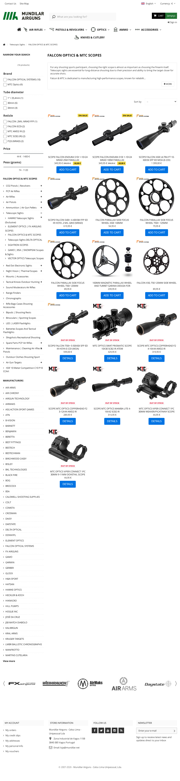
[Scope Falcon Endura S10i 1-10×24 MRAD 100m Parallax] (112, 134)
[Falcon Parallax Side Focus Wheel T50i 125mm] (67, 260)
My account (12, 722)
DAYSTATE (10, 524)
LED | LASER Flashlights (17, 323)
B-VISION (10, 420)
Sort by (138, 101)
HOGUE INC (11, 611)
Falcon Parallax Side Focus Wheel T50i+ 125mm (156, 221)
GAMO (8, 556)
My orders (10, 730)
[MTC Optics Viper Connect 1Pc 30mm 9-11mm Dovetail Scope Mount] (67, 448)
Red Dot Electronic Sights (18, 265)
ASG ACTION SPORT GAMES (19, 409)
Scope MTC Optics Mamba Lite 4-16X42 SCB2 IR (112, 410)
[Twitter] (101, 730)
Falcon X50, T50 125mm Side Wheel (156, 282)
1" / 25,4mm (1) (15, 98)
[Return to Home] (4, 44)
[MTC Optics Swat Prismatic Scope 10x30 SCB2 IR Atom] (112, 322)
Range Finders (13, 292)
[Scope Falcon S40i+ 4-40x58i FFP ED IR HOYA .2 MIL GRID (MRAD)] (67, 197)
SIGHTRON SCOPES (17, 244)
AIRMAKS (10, 404)
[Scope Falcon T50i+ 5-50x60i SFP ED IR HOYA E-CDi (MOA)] (67, 322)
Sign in (173, 22)
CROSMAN (11, 513)
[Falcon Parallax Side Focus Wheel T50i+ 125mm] (156, 197)
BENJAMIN (10, 431)
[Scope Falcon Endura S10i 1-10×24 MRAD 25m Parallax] (67, 134)
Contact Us (10, 3)
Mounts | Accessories (16, 276)
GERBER (9, 567)
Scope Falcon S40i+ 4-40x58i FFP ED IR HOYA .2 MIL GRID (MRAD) (68, 221)
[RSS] (121, 730)
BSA (7, 491)
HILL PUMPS (12, 606)
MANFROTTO (12, 649)
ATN (7, 414)
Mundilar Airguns (82, 767)
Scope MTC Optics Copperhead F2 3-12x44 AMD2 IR (68, 410)
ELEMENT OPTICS (14, 540)
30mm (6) (12, 102)
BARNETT (10, 425)
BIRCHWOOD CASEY (15, 458)
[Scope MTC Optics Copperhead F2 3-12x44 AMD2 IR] (67, 385)
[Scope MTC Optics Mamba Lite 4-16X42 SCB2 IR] (112, 385)
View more (9, 661)
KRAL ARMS (11, 633)
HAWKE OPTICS (13, 589)
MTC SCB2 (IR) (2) (16, 136)
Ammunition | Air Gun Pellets (21, 207)
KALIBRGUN (11, 627)
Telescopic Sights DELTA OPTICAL (24, 239)
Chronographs (13, 298)
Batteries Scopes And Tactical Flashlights (19, 330)
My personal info (14, 746)
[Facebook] (94, 730)
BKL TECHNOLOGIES (16, 469)
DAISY (8, 518)
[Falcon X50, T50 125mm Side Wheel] (156, 260)
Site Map (24, 3)
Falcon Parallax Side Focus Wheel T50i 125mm (67, 284)
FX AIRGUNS (11, 551)
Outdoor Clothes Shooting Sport (22, 357)
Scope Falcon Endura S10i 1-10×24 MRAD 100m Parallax (112, 158)
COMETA (10, 507)
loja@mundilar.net (70, 747)
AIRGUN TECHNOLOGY (17, 398)
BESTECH (10, 447)
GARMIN (9, 562)
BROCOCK (10, 485)
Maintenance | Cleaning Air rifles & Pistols (22, 350)
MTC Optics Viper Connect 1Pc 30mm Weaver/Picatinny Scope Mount (157, 411)
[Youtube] (108, 730)
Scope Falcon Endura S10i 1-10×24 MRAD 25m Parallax (68, 158)
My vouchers (12, 751)
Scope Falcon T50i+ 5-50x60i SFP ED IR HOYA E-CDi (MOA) (68, 347)
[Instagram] (114, 730)
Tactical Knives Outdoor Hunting (22, 281)
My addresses (12, 740)
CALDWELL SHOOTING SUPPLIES (22, 496)
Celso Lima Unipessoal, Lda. (107, 767)
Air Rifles (10, 196)
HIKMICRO (11, 600)
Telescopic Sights (14, 213)
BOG (7, 480)
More (168, 83)
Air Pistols (10, 202)
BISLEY (8, 464)
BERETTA (10, 436)
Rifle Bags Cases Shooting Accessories (18, 305)
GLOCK (9, 573)
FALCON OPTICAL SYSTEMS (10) (24, 79)
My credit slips (12, 735)
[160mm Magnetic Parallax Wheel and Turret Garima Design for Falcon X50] (112, 260)
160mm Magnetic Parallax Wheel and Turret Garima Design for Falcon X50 (112, 285)
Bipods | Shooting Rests (18, 312)
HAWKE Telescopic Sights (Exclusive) (19, 220)
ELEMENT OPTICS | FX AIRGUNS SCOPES (23, 228)
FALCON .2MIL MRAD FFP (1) (22, 121)
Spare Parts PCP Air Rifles (18, 342)
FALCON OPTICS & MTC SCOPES (24, 234)
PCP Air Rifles (12, 191)
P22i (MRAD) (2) (16, 141)
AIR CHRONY (12, 393)
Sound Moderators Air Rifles (20, 287)
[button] (34, 29)
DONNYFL (10, 535)
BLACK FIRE (11, 475)
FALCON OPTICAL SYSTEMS (19, 546)
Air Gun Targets (13, 362)
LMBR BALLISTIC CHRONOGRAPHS (23, 644)
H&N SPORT (11, 578)
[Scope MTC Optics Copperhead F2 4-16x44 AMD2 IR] (156, 322)
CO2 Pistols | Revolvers (17, 185)
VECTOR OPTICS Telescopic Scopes (25, 258)
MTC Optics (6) (15, 84)
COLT (8, 502)
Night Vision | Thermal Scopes (21, 271)
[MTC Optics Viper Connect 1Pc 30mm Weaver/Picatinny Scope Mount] (156, 385)
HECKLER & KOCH (14, 595)
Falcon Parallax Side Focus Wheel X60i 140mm (112, 221)
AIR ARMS (10, 387)
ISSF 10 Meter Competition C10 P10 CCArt (23, 369)
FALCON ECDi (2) (16, 126)
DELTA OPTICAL (13, 529)
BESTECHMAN (12, 453)
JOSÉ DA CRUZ (12, 617)
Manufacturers (13, 380)
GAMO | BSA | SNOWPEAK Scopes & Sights (24, 252)
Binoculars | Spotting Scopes (20, 317)
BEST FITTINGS (13, 442)
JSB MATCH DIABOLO (16, 622)
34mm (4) (12, 107)
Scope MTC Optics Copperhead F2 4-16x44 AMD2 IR (156, 347)
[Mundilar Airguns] (23, 16)
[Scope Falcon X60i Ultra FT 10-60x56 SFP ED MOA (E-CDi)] (156, 134)
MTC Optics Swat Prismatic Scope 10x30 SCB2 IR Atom (112, 347)
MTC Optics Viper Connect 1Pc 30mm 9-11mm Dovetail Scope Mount (67, 474)
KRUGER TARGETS (14, 638)
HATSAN (9, 584)
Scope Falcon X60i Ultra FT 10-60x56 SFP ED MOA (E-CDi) (156, 158)
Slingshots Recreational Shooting (22, 337)
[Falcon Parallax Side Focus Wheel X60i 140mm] (112, 197)
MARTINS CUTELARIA (16, 655)
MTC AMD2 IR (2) (16, 131)
